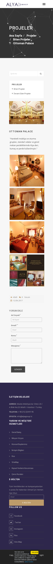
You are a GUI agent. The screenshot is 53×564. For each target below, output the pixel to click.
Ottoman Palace (23, 43)
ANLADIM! (35, 552)
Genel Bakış (16, 432)
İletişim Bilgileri (18, 450)
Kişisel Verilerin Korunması (22, 468)
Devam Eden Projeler (22, 94)
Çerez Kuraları (29, 561)
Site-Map (18, 542)
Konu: (13, 335)
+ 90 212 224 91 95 (26, 412)
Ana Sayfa (15, 35)
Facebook (18, 516)
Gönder (18, 369)
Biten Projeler (19, 89)
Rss (13, 456)
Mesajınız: (15, 346)
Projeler (17, 85)
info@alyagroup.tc (24, 416)
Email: (13, 325)
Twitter (17, 522)
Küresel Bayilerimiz (19, 444)
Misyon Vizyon (18, 438)
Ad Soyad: (15, 315)
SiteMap (15, 462)
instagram (18, 529)
